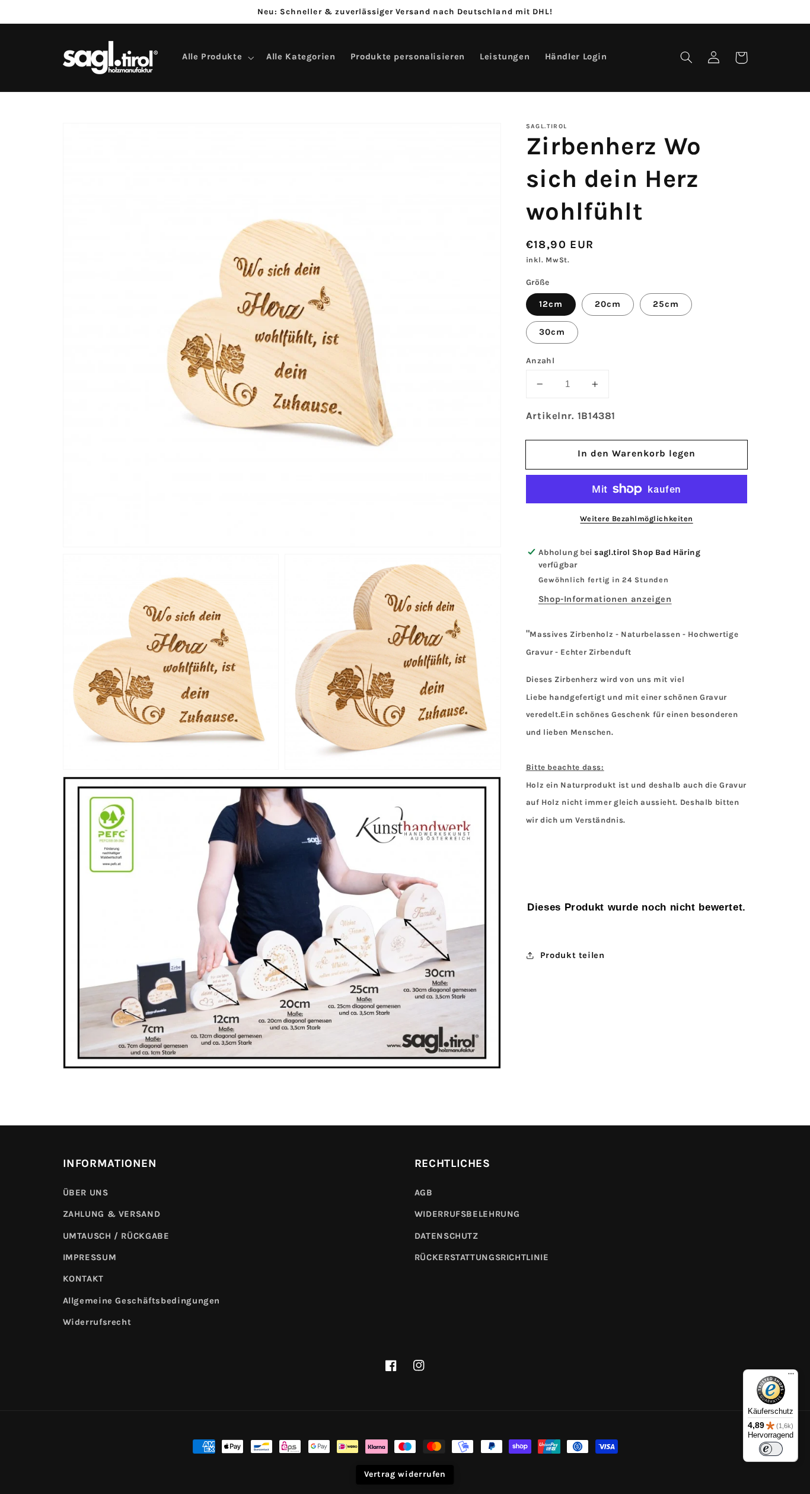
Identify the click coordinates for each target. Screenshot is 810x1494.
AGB (423, 1193)
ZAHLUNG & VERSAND (112, 1214)
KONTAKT (83, 1279)
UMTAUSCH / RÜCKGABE (116, 1236)
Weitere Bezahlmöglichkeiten (636, 518)
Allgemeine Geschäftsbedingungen (142, 1301)
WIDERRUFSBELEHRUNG (467, 1214)
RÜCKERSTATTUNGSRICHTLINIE (481, 1257)
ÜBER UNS (86, 1193)
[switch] (771, 1449)
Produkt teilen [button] (572, 955)
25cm (666, 304)
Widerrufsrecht (97, 1322)
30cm (552, 332)
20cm (608, 304)
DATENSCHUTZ (446, 1236)
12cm (551, 304)
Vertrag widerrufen (404, 1474)
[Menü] (791, 1376)
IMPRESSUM (90, 1257)
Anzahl (540, 360)
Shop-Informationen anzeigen (605, 599)
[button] (686, 57)
